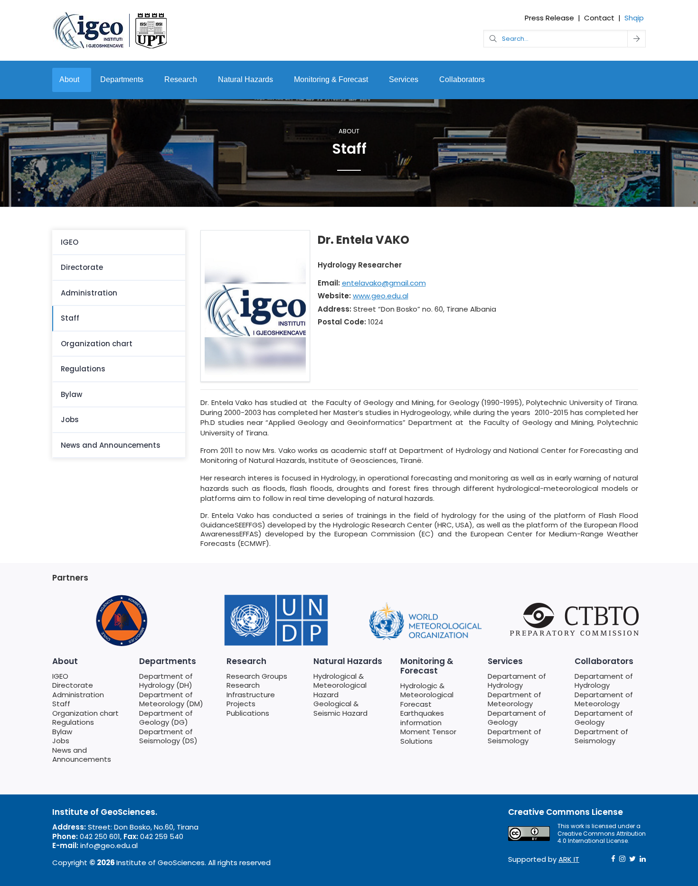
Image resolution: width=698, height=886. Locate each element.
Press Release (549, 18)
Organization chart (96, 344)
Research (180, 79)
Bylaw (71, 394)
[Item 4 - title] (273, 620)
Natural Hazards (245, 79)
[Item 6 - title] (577, 619)
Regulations (83, 369)
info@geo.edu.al (109, 845)
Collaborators (462, 79)
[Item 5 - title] (425, 620)
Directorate (82, 267)
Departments (121, 79)
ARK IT (568, 859)
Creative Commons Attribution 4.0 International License (601, 837)
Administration (89, 293)
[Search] (636, 38)
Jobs (70, 420)
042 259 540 (161, 836)
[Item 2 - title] (121, 620)
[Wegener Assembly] (110, 30)
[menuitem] (118, 243)
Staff (70, 318)
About (69, 79)
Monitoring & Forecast (331, 79)
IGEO (69, 242)
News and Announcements (110, 445)
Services (403, 79)
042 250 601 (100, 836)
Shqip (634, 18)
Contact (599, 18)
